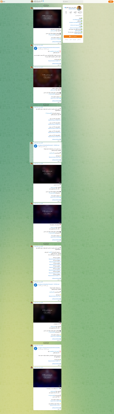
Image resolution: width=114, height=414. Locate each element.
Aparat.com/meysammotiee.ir (76, 28)
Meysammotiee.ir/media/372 (55, 259)
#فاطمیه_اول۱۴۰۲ (52, 35)
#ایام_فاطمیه (51, 153)
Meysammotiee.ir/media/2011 (54, 124)
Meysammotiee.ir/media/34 (55, 262)
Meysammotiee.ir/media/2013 (54, 132)
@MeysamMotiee (72, 9)
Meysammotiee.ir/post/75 (55, 405)
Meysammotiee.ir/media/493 (55, 270)
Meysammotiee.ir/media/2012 (54, 128)
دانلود (111, 1)
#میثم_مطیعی (53, 30)
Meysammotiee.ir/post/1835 (55, 296)
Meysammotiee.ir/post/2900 (55, 157)
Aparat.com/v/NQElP (55, 336)
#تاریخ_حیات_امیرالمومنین (54, 51)
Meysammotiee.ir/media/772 (55, 273)
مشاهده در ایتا (74, 36)
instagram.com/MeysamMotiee (75, 22)
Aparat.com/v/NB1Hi (55, 98)
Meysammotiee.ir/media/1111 (54, 275)
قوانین (70, 39)
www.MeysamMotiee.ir (77, 19)
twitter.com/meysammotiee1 (76, 25)
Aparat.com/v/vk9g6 (55, 39)
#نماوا (58, 388)
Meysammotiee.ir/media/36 (55, 267)
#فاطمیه (50, 252)
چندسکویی (79, 39)
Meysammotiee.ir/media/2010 (54, 120)
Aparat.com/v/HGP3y (54, 197)
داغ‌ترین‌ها (74, 39)
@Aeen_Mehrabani (78, 33)
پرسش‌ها (66, 39)
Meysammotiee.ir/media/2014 (54, 136)
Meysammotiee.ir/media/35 (55, 264)
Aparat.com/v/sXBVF (54, 401)
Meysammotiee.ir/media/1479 (54, 61)
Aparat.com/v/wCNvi (55, 237)
